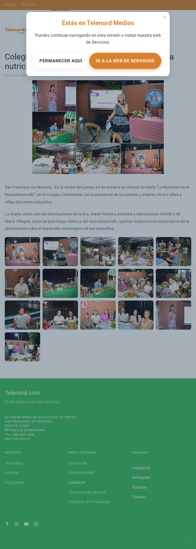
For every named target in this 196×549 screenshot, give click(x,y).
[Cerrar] (164, 17)
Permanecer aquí (60, 60)
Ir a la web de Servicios (125, 60)
